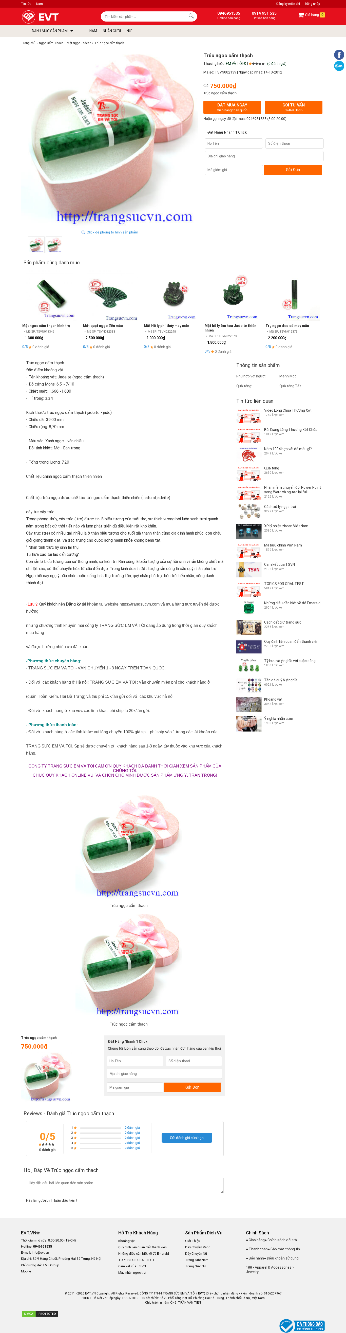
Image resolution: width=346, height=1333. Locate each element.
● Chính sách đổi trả (281, 1240)
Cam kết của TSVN (132, 1266)
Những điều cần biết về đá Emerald (143, 1253)
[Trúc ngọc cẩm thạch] (36, 244)
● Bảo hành (255, 1258)
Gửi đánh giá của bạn (187, 1138)
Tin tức (26, 4)
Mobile (26, 1271)
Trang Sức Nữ (195, 1266)
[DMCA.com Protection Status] (40, 1316)
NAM (93, 31)
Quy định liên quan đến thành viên (142, 1247)
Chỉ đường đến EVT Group (40, 1265)
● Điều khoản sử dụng (281, 1258)
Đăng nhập (312, 4)
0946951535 (256, 119)
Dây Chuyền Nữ (196, 1253)
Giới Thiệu (192, 1241)
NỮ (129, 31)
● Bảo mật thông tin (284, 1249)
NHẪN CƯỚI (112, 31)
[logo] (52, 17)
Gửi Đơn (293, 169)
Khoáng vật (126, 1241)
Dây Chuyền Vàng (197, 1247)
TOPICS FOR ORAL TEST (136, 1260)
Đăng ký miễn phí (288, 4)
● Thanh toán (257, 1249)
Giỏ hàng (313, 15)
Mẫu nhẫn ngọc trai (132, 1272)
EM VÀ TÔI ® (236, 64)
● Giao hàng (255, 1240)
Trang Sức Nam (196, 1260)
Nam (39, 4)
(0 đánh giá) (276, 64)
